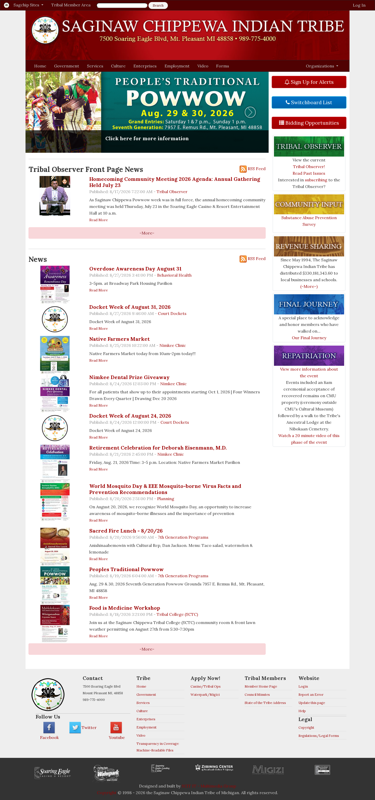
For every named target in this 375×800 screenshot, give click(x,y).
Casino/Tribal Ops (206, 686)
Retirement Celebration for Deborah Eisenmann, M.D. (158, 447)
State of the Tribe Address (265, 703)
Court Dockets (172, 313)
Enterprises (145, 65)
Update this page (311, 703)
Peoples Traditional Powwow (126, 569)
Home (40, 65)
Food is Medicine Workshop (124, 608)
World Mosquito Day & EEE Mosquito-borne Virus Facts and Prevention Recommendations (165, 489)
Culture (118, 65)
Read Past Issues (309, 173)
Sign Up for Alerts (312, 82)
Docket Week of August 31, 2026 (130, 307)
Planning (165, 498)
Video (202, 65)
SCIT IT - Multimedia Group (209, 786)
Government (66, 65)
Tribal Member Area (71, 4)
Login (303, 686)
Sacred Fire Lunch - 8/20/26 (126, 530)
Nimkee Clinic (172, 345)
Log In (359, 5)
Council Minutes (257, 694)
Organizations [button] (320, 65)
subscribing (316, 179)
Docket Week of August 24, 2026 (130, 416)
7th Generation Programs (183, 537)
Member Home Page (261, 686)
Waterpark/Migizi (205, 694)
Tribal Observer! (309, 166)
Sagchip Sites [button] (27, 4)
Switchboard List (311, 102)
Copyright (306, 727)
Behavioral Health (174, 275)
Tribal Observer (172, 191)
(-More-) (309, 286)
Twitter (89, 727)
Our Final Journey (309, 337)
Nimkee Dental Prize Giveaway (129, 377)
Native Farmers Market (119, 339)
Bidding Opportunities (311, 123)
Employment (177, 65)
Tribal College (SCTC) (177, 614)
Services (95, 65)
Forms (222, 65)
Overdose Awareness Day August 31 (135, 268)
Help (302, 711)
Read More (98, 220)
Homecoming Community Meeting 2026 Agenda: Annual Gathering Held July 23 (174, 182)
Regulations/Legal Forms (318, 736)
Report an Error (310, 694)
